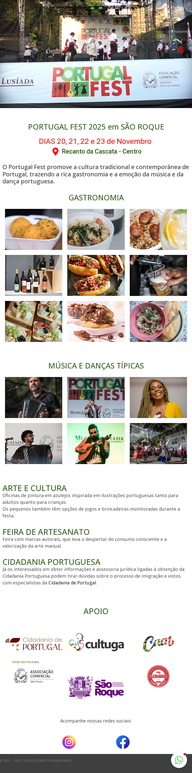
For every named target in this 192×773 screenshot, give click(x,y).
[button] (179, 760)
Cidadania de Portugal (72, 583)
